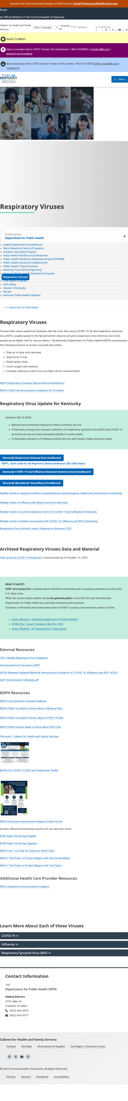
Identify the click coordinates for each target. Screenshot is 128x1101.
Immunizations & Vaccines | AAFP (20, 665)
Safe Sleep (9, 284)
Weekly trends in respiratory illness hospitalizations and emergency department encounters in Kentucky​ (61, 493)
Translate (82, 27)
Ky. (3, 9)
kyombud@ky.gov (100, 49)
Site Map (26, 1046)
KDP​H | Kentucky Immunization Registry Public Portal (31, 821)
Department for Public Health (23, 307)
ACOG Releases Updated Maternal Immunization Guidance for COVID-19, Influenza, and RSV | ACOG (59, 672)
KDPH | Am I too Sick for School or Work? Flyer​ (27, 850)
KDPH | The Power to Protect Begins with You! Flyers (31, 865)
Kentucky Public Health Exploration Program (29, 273)
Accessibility (61, 1076)
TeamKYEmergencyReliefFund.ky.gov (95, 3)
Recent (7, 291)
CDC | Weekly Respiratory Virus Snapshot (24, 657)
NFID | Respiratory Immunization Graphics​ (24, 886)
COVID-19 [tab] (9, 935)
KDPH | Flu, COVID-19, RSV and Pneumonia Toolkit (29, 770)
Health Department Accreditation (23, 244)
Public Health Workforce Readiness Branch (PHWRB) (33, 259)
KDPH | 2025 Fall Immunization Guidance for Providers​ (32, 390)
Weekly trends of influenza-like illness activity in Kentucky (34, 502)
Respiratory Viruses (15, 277)
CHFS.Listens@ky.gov (106, 63)
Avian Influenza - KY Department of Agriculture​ (39, 628)
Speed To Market (16, 38)
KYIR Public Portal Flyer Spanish (18, 843)
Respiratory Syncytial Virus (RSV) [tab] (25, 953)
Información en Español (51, 1046)
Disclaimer (42, 1076)
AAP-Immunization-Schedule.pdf (19, 679)
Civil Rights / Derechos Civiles (87, 1046)
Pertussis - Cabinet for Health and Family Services (29, 736)
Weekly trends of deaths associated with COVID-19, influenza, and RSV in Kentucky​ (49, 521)
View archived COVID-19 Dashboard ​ (21, 557)
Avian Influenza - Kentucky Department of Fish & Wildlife (45, 619)
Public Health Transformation (20, 266)
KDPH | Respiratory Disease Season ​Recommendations (32, 383)
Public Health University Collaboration (25, 262)
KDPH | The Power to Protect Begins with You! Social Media (35, 858)
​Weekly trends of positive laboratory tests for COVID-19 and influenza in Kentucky (48, 511)
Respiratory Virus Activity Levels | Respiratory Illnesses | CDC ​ (36, 528)
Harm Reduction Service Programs (23, 248)
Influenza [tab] (9, 944)
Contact (11, 1046)
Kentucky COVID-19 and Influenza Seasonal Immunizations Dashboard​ (47, 471)
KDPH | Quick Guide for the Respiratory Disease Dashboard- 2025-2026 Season (43, 463)
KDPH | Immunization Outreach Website (23, 701)
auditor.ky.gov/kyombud (19, 53)
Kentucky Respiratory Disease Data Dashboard (32, 457)
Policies (10, 1076)
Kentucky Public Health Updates (22, 295)
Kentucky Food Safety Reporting (22, 269)
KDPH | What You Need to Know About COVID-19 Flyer (31, 717)
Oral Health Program (15, 280)
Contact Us (104, 27)
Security (26, 1076)
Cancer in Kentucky (14, 288)
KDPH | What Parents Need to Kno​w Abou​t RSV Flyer (30, 727)
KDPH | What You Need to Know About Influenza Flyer (31, 708)
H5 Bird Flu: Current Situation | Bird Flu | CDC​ (37, 624)
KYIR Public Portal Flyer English (18, 836)
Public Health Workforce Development (25, 255)
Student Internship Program (19, 251)
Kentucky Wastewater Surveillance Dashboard (31, 483)
